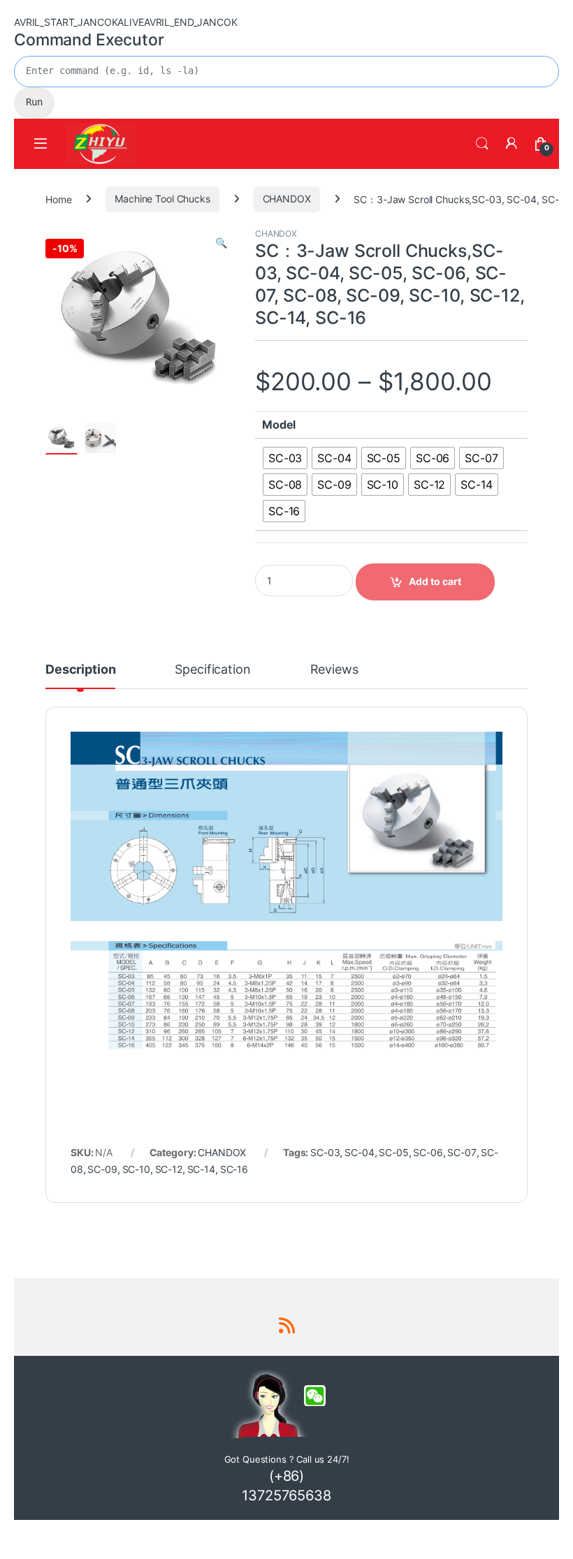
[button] (221, 243)
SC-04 (359, 1152)
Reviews (334, 670)
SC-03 (325, 1152)
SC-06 (427, 1152)
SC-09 (102, 1169)
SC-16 (234, 1169)
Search (482, 144)
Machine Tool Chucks (162, 199)
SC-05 (393, 1152)
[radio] (285, 458)
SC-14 (201, 1169)
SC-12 (168, 1169)
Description (80, 670)
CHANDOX (287, 199)
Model (279, 424)
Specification (212, 670)
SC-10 (136, 1169)
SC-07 (461, 1152)
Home (58, 199)
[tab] (80, 675)
